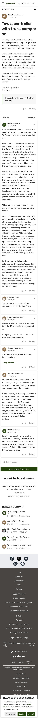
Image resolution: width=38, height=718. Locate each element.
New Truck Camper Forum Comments (18, 529)
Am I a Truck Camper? (16, 521)
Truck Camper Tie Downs (18, 537)
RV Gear (19, 620)
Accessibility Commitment (21, 690)
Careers (20, 662)
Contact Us (19, 581)
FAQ (19, 585)
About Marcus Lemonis (19, 611)
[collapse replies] (19, 122)
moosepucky (24, 524)
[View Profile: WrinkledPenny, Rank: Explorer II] (4, 546)
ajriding (10, 123)
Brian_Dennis (12, 15)
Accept (31, 714)
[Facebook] (11, 558)
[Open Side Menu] (3, 3)
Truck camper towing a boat (19, 545)
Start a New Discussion (19, 469)
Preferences (10, 714)
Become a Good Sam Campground (19, 602)
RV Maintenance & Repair (19, 624)
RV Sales (19, 616)
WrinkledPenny (24, 548)
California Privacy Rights (21, 678)
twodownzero (12, 373)
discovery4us (12, 348)
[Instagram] (15, 563)
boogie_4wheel (12, 317)
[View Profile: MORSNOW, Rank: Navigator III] (4, 530)
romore (9, 430)
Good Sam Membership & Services (19, 628)
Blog (13, 662)
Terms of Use (21, 686)
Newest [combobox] (31, 117)
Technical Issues (9, 9)
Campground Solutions (19, 632)
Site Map (19, 589)
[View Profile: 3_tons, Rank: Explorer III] (4, 298)
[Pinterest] (22, 563)
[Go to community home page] (11, 3)
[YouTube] (26, 558)
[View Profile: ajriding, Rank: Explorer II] (4, 125)
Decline (21, 714)
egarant (21, 540)
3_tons (9, 297)
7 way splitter (8, 363)
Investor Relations (21, 682)
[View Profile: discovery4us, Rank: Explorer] (4, 349)
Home (19, 572)
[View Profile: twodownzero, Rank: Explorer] (4, 375)
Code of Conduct (19, 594)
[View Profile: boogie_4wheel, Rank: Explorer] (4, 318)
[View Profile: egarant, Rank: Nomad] (4, 538)
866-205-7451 (20, 651)
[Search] (18, 3)
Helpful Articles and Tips (19, 638)
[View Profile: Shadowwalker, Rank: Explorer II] (4, 513)
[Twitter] (19, 558)
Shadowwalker (24, 516)
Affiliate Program (19, 598)
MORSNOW (22, 532)
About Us (19, 576)
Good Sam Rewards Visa (19, 607)
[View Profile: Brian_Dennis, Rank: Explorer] (4, 16)
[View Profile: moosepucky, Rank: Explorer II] (4, 522)
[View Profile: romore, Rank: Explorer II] (4, 431)
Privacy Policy (21, 674)
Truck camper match (16, 512)
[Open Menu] (34, 9)
